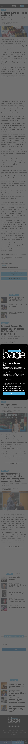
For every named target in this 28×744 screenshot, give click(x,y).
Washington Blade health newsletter (14, 390)
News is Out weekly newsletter (13, 388)
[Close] (26, 346)
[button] (14, 387)
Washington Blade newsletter (13, 386)
